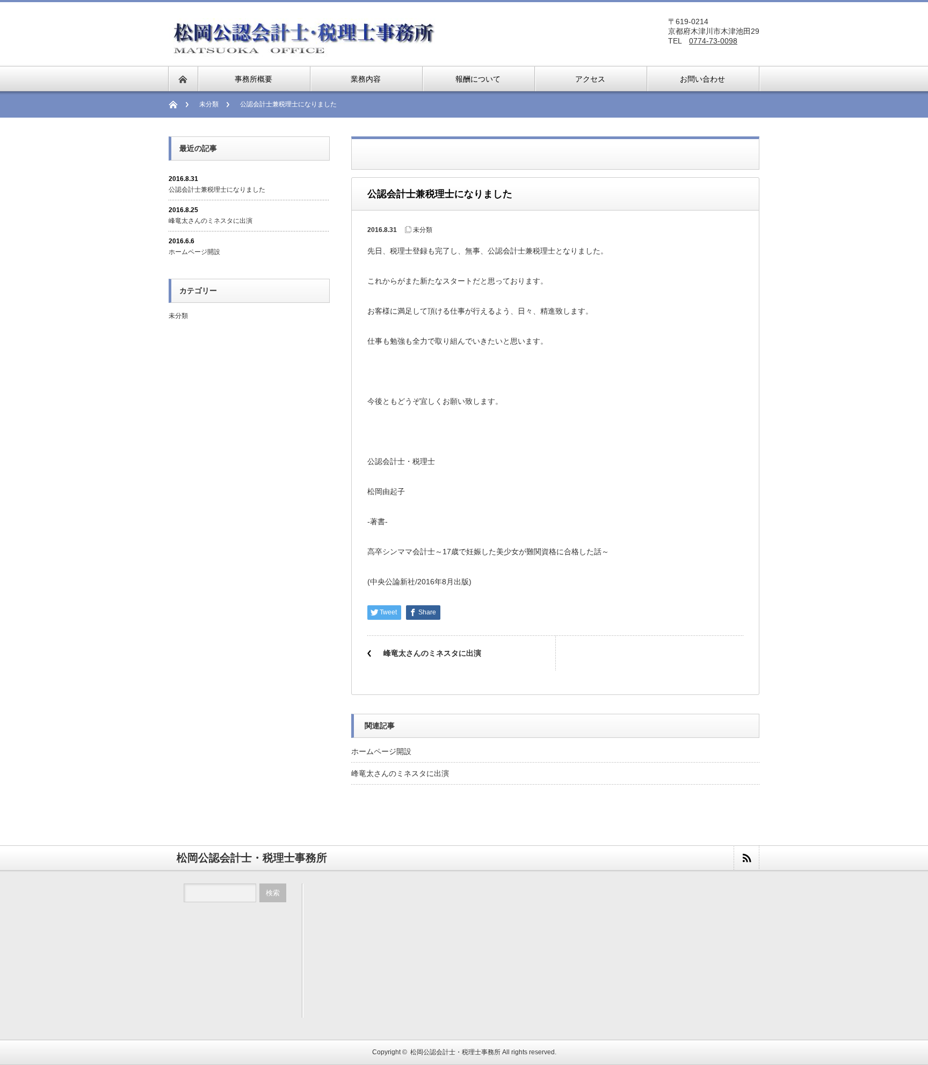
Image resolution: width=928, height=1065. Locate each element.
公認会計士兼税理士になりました (217, 189)
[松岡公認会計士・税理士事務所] (303, 52)
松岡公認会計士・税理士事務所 (455, 1052)
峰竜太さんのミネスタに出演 (432, 653)
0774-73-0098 (713, 41)
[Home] (179, 104)
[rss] (746, 858)
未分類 (209, 104)
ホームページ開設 (381, 751)
